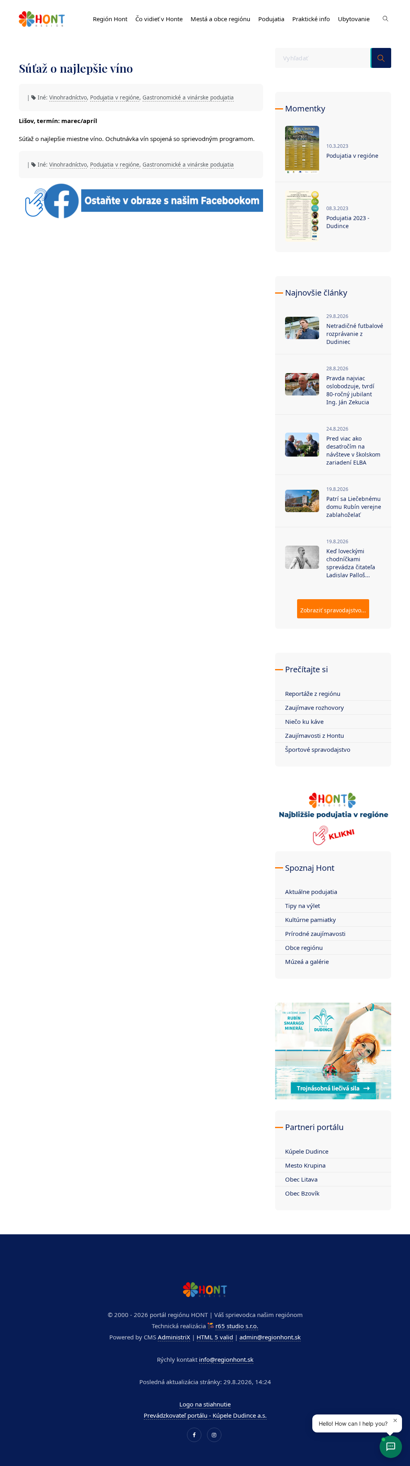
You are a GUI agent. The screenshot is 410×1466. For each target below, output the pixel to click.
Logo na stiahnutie (205, 1404)
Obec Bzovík (302, 1193)
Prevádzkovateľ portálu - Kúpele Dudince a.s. (205, 1415)
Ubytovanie (354, 19)
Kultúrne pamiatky (310, 920)
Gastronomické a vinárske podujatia (188, 97)
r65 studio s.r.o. (236, 1326)
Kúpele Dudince (306, 1151)
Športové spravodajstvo (317, 749)
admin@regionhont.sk (270, 1337)
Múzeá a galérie (307, 961)
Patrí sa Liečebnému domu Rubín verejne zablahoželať (353, 506)
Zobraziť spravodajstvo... (333, 610)
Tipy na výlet (302, 906)
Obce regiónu (304, 948)
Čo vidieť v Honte (159, 19)
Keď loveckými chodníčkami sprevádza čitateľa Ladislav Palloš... (350, 563)
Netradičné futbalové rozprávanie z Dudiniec (354, 334)
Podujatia (271, 19)
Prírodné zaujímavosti (315, 934)
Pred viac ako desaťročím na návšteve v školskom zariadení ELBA (353, 450)
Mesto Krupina (305, 1165)
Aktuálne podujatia (311, 892)
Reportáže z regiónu (312, 693)
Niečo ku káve (304, 721)
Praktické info (311, 19)
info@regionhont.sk (226, 1359)
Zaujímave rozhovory (314, 707)
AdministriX (174, 1337)
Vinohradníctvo (68, 97)
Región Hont (110, 19)
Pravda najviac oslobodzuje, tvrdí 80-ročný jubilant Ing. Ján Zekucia (350, 390)
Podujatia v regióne (114, 97)
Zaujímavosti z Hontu (314, 735)
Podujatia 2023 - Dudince (348, 222)
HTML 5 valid (215, 1337)
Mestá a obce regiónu (220, 19)
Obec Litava (301, 1179)
